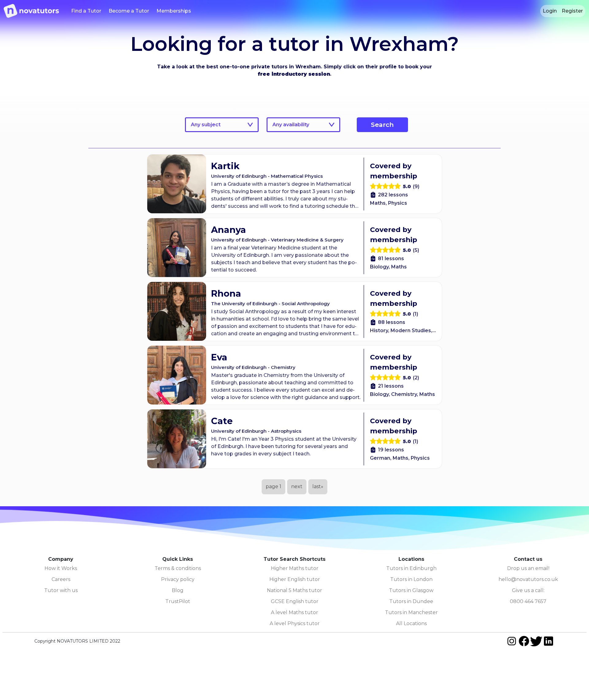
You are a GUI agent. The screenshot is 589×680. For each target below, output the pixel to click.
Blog (177, 590)
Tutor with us (61, 590)
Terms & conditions (178, 568)
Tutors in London (411, 579)
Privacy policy (177, 579)
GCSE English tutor (294, 601)
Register (572, 11)
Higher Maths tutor (294, 568)
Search (382, 124)
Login (550, 11)
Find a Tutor (86, 11)
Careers (61, 579)
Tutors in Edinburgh (411, 568)
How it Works (60, 568)
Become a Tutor (129, 11)
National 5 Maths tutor (294, 590)
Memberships (173, 11)
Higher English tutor (294, 579)
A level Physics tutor (295, 623)
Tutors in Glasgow (411, 590)
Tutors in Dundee (411, 601)
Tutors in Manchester (411, 612)
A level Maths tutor (294, 612)
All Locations (411, 623)
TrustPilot (177, 601)
